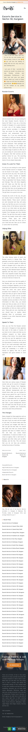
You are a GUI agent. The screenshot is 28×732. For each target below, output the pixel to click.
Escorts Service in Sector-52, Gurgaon (12, 570)
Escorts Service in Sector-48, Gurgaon (12, 579)
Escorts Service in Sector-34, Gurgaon (12, 621)
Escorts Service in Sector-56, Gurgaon (12, 557)
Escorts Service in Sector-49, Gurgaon (12, 576)
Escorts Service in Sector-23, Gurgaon (12, 639)
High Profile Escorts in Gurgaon (10, 467)
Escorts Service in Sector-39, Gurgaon (12, 605)
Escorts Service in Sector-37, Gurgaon (12, 611)
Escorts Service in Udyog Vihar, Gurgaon (13, 532)
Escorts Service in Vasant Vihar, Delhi (12, 526)
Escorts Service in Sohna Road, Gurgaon (13, 548)
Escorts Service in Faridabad (10, 523)
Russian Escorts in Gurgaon (9, 470)
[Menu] (25, 8)
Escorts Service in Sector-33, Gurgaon (12, 624)
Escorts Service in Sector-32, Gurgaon (12, 627)
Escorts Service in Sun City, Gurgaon (12, 539)
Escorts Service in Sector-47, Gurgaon (12, 583)
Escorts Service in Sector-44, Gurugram (13, 592)
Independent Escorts (7, 472)
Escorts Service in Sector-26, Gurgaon (12, 630)
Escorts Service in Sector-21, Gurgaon (12, 646)
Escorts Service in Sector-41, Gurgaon (12, 598)
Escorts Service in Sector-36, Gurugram (13, 614)
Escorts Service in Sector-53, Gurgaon (12, 567)
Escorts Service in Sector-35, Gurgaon (12, 617)
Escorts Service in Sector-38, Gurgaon (12, 608)
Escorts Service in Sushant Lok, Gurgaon (13, 535)
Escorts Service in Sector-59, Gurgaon (12, 551)
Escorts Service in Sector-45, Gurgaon (12, 589)
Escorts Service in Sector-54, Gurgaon (12, 564)
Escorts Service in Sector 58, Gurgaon (12, 554)
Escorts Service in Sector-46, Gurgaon (12, 586)
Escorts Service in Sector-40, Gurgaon (12, 602)
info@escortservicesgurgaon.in (14, 716)
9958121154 (10, 713)
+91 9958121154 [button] (14, 665)
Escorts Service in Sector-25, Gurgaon (12, 633)
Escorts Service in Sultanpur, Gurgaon (12, 542)
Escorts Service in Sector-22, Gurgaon (12, 643)
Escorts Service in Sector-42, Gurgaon (12, 595)
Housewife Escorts (7, 465)
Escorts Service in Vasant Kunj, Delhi (12, 529)
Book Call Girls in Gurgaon (9, 474)
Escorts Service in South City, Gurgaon (12, 545)
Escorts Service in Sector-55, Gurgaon (12, 561)
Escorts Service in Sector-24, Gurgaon (12, 636)
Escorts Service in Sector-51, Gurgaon (12, 573)
